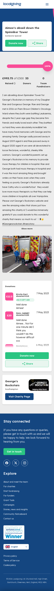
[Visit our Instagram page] (24, 463)
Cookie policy (9, 565)
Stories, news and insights (15, 509)
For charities (9, 486)
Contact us (8, 518)
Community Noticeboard (15, 514)
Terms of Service (11, 560)
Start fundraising (11, 491)
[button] (10, 80)
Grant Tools (8, 500)
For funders (8, 495)
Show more (27, 228)
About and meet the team (15, 482)
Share (39, 43)
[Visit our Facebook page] (6, 463)
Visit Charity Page (19, 396)
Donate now (16, 43)
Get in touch (14, 451)
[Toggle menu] (47, 4)
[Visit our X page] (15, 463)
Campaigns (8, 505)
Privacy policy (10, 556)
